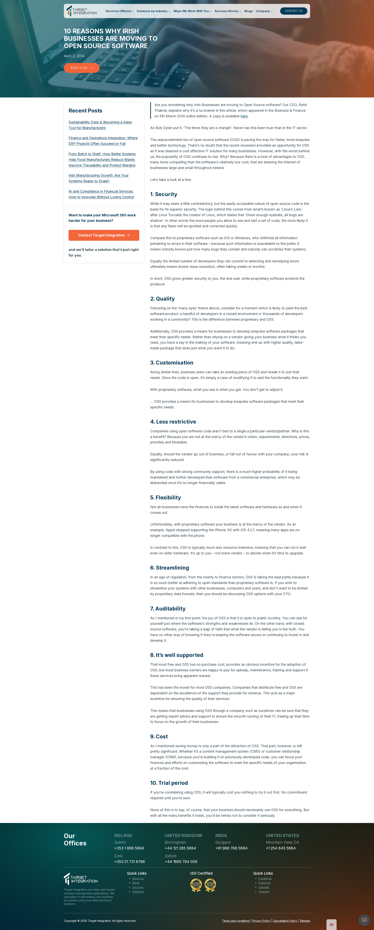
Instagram (264, 882)
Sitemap (305, 920)
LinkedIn (263, 887)
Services (138, 887)
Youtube (263, 891)
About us (138, 878)
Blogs (248, 11)
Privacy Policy (261, 920)
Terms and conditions (236, 920)
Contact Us (294, 10)
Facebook (265, 878)
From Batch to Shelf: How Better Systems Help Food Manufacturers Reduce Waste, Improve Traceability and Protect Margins (102, 159)
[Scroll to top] (364, 912)
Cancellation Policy (285, 920)
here (244, 116)
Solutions (138, 891)
